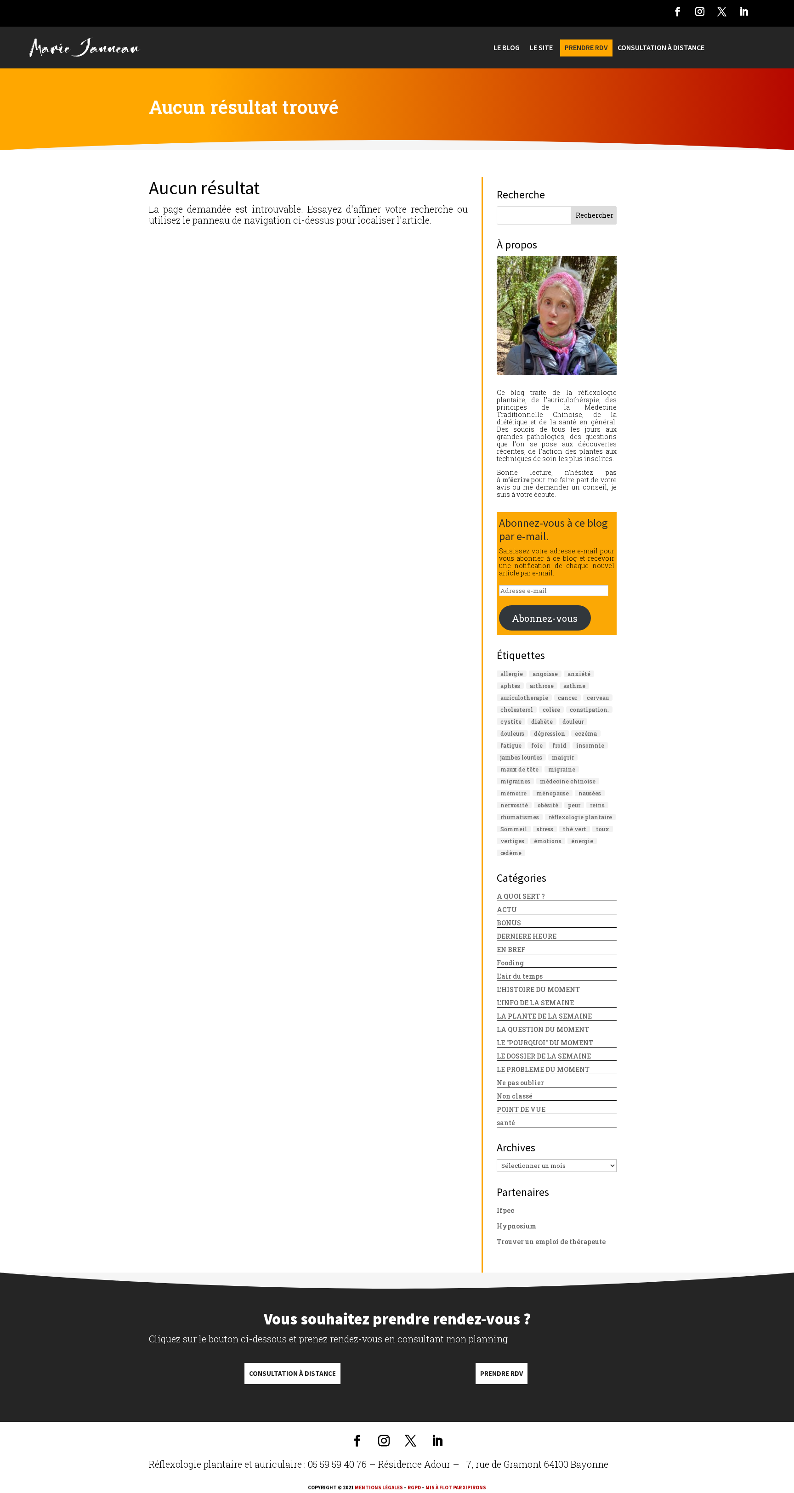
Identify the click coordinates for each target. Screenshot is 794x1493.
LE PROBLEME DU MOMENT (543, 1069)
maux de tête (519, 769)
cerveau (598, 697)
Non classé (515, 1096)
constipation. (589, 709)
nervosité (514, 805)
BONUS (509, 922)
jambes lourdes (521, 757)
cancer (567, 697)
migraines (515, 781)
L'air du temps (520, 976)
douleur (573, 721)
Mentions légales (379, 1487)
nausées (589, 793)
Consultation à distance (292, 1373)
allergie (511, 673)
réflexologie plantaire (580, 817)
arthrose (542, 685)
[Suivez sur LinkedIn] (744, 11)
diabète (542, 721)
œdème (511, 853)
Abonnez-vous (545, 618)
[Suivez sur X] (722, 11)
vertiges (512, 841)
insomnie (590, 745)
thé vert (574, 829)
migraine (561, 769)
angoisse (545, 673)
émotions (547, 841)
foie (537, 745)
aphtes (510, 685)
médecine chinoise (568, 781)
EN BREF (511, 949)
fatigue (511, 745)
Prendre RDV (501, 1373)
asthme (574, 685)
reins (597, 805)
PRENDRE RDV (586, 48)
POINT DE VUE (521, 1109)
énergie (582, 841)
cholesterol (516, 709)
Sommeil (513, 829)
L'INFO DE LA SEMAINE (535, 1002)
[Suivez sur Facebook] (678, 11)
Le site (541, 48)
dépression (549, 733)
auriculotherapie (524, 697)
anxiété (578, 673)
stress (545, 829)
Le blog (506, 48)
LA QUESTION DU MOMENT (543, 1029)
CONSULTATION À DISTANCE (661, 48)
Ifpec (505, 1210)
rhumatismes (519, 817)
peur (574, 805)
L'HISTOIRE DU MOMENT (538, 989)
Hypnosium (516, 1226)
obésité (548, 805)
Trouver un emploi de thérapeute (551, 1241)
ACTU (507, 909)
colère (551, 709)
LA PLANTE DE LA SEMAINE (544, 1016)
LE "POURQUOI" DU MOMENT (545, 1042)
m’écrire (515, 479)
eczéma (586, 733)
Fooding (510, 962)
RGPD (414, 1487)
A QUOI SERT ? (521, 896)
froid (559, 745)
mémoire (513, 793)
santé (506, 1122)
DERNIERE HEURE (526, 936)
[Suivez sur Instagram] (700, 11)
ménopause (552, 793)
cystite (511, 721)
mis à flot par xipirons (455, 1487)
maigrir (563, 757)
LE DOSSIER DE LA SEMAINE (544, 1056)
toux (602, 829)
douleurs (512, 733)
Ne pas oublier (520, 1082)
